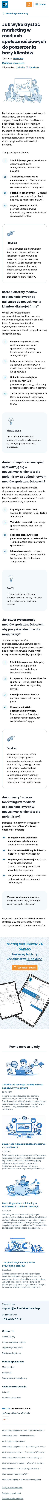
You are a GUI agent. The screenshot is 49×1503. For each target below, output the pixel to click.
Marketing (18, 58)
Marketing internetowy (17, 13)
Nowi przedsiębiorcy (11, 1353)
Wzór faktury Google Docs (12, 1447)
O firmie (5, 1392)
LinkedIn (20, 67)
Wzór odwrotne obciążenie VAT (14, 1474)
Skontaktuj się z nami (11, 1397)
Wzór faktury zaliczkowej (29, 1468)
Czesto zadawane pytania (14, 1342)
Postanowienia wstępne (12, 1498)
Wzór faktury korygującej (31, 1479)
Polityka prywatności (11, 1493)
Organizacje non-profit (12, 1347)
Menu (42, 4)
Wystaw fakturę (27, 967)
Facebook (34, 67)
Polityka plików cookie (12, 1487)
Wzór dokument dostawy (12, 1452)
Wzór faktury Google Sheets (13, 1441)
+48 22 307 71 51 (12, 1318)
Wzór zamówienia (9, 1468)
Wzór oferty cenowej (35, 1463)
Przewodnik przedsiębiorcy (14, 1378)
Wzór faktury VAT (36, 1458)
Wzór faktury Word (27, 1436)
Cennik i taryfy (8, 1337)
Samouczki (7, 1372)
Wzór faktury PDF (36, 1430)
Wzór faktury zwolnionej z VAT (14, 1458)
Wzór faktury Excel (9, 1436)
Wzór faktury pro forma (35, 1447)
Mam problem (8, 1367)
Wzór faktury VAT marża (34, 1452)
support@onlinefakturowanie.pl (21, 1308)
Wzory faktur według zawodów (14, 1430)
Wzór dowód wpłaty (10, 1479)
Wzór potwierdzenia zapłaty (13, 1463)
